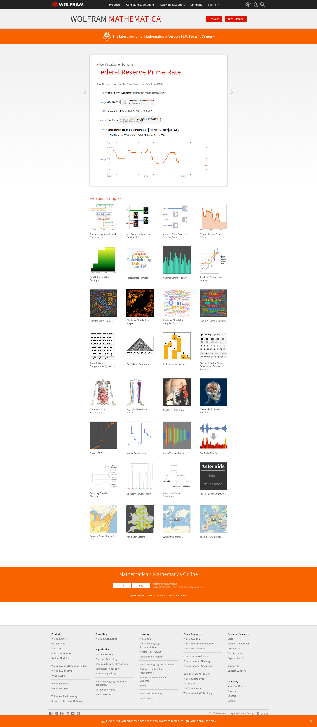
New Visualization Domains (116, 65)
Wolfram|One (58, 638)
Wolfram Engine (60, 683)
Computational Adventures (198, 666)
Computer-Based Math (195, 656)
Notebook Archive (105, 689)
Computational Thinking (196, 661)
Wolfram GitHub (104, 694)
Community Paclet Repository (111, 664)
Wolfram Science (192, 688)
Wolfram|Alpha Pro (61, 670)
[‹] (85, 70)
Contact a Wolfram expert (171, 595)
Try (122, 585)
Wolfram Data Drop (194, 678)
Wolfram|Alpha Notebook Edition (69, 666)
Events (231, 700)
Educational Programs (151, 656)
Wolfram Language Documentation (149, 645)
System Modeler (60, 658)
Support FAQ (234, 666)
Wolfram (115, 19)
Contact (231, 695)
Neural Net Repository (107, 668)
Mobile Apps (58, 675)
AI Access (56, 648)
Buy (141, 585)
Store (230, 638)
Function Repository (106, 659)
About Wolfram (235, 686)
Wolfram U (145, 638)
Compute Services (61, 653)
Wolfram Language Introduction (156, 664)
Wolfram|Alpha (191, 638)
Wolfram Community (150, 693)
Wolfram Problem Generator (199, 643)
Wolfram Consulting (106, 638)
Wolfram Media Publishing (197, 693)
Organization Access (238, 658)
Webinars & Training (150, 651)
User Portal (233, 648)
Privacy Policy (245, 713)
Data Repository (104, 654)
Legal (233, 713)
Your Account (234, 653)
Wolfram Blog (146, 698)
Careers (231, 691)
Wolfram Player (59, 688)
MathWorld (189, 683)
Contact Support (236, 670)
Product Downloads (238, 643)
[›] (231, 70)
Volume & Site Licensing (64, 696)
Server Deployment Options (66, 701)
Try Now (214, 19)
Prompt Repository (105, 673)
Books (142, 685)
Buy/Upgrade (235, 19)
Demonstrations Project (196, 673)
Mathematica (58, 643)
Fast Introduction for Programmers (150, 671)
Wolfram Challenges (194, 648)
